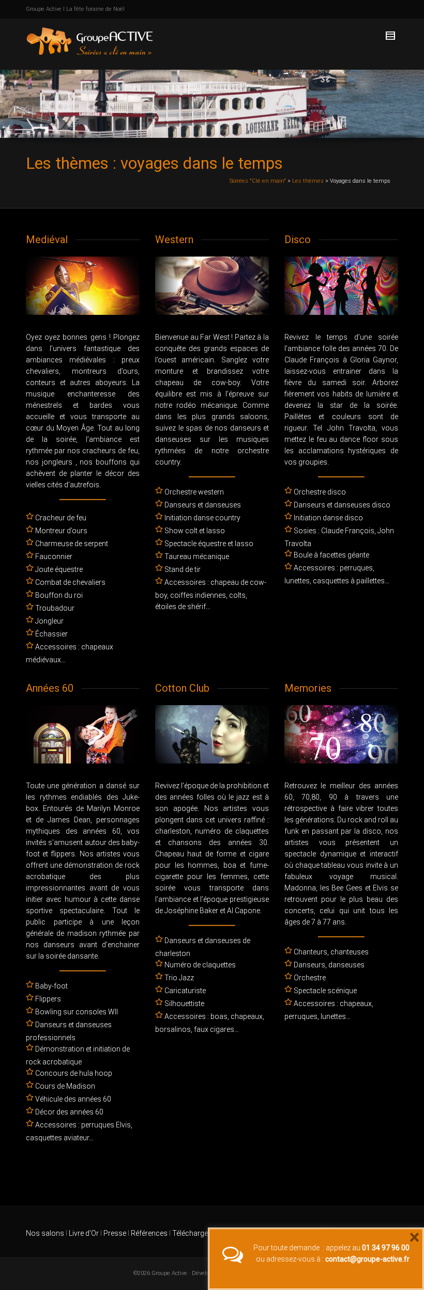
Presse (114, 1233)
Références (149, 1233)
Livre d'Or (83, 1233)
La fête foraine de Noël (95, 9)
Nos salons (45, 1233)
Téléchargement (198, 1233)
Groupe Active (44, 9)
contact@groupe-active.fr (367, 1259)
